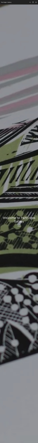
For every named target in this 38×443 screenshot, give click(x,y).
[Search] (30, 2)
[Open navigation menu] (36, 2)
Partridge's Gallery (6, 2)
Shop (19, 226)
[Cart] (33, 2)
